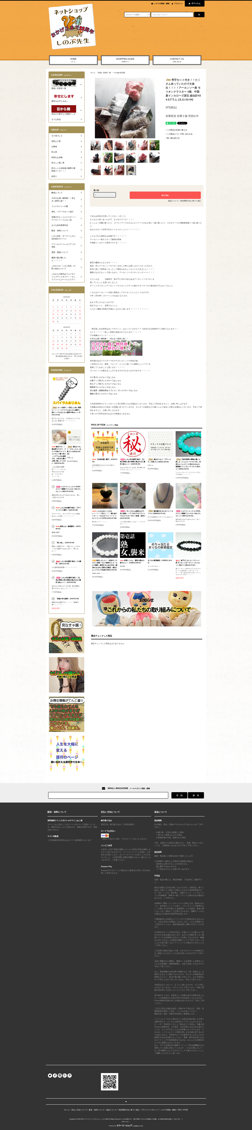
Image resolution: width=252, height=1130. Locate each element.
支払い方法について (79, 1110)
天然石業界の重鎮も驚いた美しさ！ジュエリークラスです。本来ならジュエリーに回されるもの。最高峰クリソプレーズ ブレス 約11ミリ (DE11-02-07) (188, 464)
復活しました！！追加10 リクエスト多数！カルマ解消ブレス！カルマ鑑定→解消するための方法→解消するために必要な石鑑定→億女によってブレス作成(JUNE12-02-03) (104, 565)
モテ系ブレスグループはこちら (103, 377)
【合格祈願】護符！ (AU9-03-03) (105, 460)
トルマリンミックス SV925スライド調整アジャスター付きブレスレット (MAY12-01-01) (188, 513)
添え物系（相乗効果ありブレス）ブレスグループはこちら (114, 390)
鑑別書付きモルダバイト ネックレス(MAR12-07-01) (160, 512)
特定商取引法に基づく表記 (190, 201)
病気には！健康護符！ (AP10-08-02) (68, 527)
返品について (173, 201)
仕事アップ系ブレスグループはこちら (105, 381)
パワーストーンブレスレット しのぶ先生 (97, 1119)
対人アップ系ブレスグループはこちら (105, 384)
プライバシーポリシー (149, 1110)
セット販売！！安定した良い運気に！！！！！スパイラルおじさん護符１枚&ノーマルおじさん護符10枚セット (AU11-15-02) (66, 411)
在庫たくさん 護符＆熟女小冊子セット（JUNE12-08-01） (132, 561)
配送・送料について (96, 1110)
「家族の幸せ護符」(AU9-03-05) (67, 599)
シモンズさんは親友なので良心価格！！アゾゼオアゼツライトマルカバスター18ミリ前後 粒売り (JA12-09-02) (132, 514)
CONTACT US (177, 60)
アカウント (178, 3)
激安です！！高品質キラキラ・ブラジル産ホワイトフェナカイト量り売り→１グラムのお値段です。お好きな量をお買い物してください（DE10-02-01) (59, 455)
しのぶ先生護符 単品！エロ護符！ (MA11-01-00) (68, 562)
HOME (73, 60)
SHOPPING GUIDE (125, 60)
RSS (179, 1110)
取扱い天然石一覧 (104, 73)
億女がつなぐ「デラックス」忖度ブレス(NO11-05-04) (159, 460)
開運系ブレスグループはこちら (103, 387)
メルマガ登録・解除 (161, 3)
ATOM (185, 1110)
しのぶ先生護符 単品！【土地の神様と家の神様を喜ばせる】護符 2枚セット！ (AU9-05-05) (132, 461)
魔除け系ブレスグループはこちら (103, 394)
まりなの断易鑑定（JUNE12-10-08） (160, 561)
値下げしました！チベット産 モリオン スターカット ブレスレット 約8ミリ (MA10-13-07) (188, 562)
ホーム (93, 73)
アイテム (196, 3)
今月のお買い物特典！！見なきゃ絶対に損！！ (109, 339)
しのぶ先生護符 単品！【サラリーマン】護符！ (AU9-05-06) (68, 509)
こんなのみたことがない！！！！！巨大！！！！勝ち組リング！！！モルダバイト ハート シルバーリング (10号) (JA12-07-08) (104, 514)
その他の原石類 (119, 73)
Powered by (112, 1125)
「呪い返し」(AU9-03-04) (65, 543)
